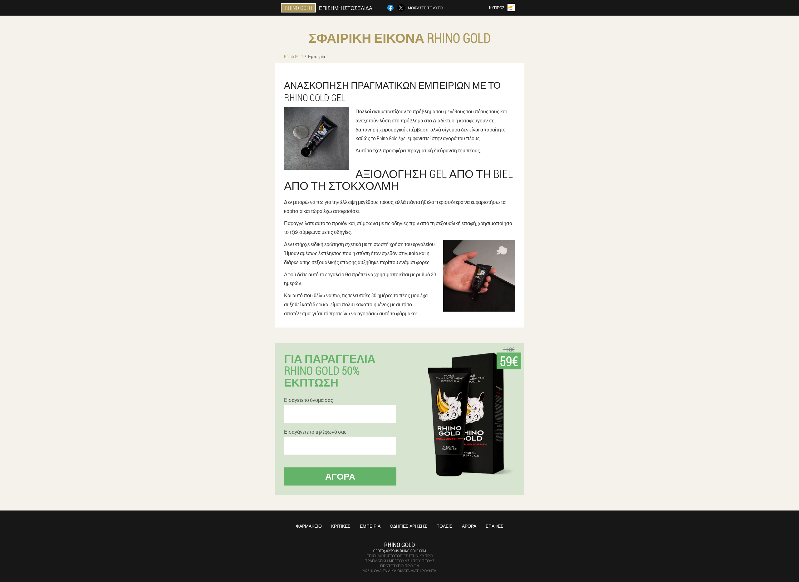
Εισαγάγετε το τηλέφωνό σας (315, 431)
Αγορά (340, 476)
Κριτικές (340, 526)
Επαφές (494, 526)
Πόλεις (444, 526)
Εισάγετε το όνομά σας (308, 399)
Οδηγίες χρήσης (408, 526)
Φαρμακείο (309, 526)
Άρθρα (469, 526)
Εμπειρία (370, 526)
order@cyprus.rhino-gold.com (399, 550)
